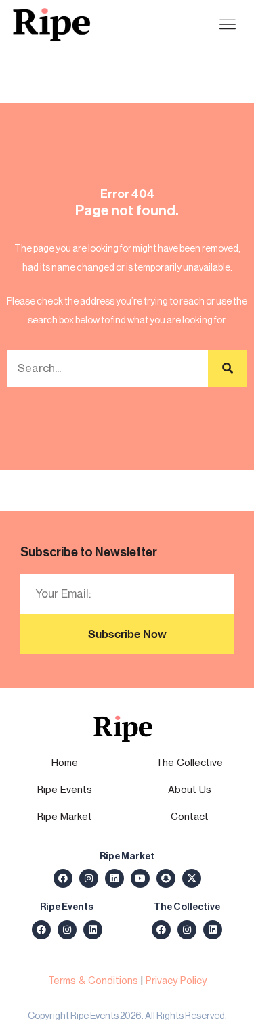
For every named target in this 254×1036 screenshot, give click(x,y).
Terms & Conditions (93, 980)
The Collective (189, 762)
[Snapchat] (165, 878)
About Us (189, 789)
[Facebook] (63, 878)
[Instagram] (88, 878)
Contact (190, 816)
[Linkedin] (114, 878)
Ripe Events (64, 789)
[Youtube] (140, 878)
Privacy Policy (176, 980)
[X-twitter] (191, 878)
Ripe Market (64, 816)
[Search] (227, 368)
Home (64, 762)
